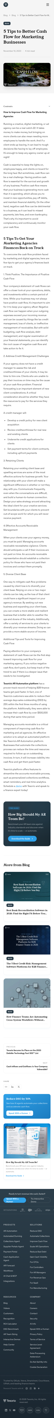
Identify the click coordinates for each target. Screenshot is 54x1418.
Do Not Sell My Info (38, 1362)
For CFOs (34, 1262)
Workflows (8, 1270)
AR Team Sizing (10, 1334)
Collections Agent (11, 1241)
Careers (33, 1308)
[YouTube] (14, 1410)
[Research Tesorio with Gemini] (39, 1388)
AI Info (33, 1324)
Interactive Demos (11, 1339)
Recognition (9, 1318)
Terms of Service (37, 1339)
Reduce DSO (36, 1231)
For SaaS (34, 1283)
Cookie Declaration (38, 1367)
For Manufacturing (38, 1288)
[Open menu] (48, 5)
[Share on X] (18, 1086)
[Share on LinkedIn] (12, 1086)
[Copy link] (6, 1086)
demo (18, 786)
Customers (8, 1313)
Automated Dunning (12, 1236)
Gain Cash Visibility (38, 1257)
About (33, 1303)
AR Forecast (9, 1265)
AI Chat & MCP (10, 1276)
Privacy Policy (36, 1334)
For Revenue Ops (38, 1277)
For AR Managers (38, 1272)
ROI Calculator (10, 1324)
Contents (8, 106)
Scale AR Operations (39, 1246)
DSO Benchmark (11, 1329)
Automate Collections (40, 1236)
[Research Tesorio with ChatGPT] (26, 1388)
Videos (6, 1308)
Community (8, 1349)
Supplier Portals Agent (13, 1246)
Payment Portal (10, 1251)
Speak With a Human (18, 1113)
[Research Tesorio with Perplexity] (31, 1388)
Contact (33, 1313)
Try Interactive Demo (37, 1200)
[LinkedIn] (6, 1410)
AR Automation (10, 1231)
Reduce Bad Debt (38, 1251)
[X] (10, 1410)
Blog (5, 15)
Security (33, 1318)
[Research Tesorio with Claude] (35, 1388)
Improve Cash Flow (39, 1241)
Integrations (9, 1281)
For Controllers (36, 1267)
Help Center (9, 1344)
